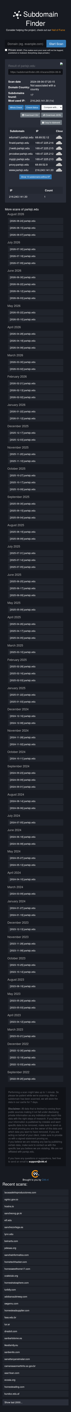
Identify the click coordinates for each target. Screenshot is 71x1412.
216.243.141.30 (44, 170)
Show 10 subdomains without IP (35, 176)
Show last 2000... (13, 1402)
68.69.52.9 (41, 164)
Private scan (35, 51)
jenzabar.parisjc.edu (21, 154)
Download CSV (31, 115)
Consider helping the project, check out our (35, 30)
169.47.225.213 (44, 159)
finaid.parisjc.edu (19, 143)
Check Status (32, 107)
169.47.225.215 (44, 148)
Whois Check (16, 107)
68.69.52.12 (42, 137)
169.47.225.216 (44, 143)
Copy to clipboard (52, 122)
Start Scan (56, 43)
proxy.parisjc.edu (19, 164)
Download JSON (53, 115)
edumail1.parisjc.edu (21, 137)
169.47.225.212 (44, 154)
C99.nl (45, 1179)
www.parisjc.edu (18, 170)
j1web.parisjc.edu (19, 148)
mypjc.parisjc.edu (19, 159)
